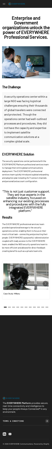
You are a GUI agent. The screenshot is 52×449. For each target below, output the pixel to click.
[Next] (45, 283)
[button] (4, 4)
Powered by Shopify (41, 444)
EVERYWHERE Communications (21, 444)
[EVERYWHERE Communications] (16, 4)
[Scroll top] (48, 445)
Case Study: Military (11, 293)
